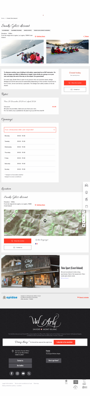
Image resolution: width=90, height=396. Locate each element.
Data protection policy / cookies (11, 385)
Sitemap (36, 383)
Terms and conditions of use (23, 383)
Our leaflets (20, 366)
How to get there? (54, 360)
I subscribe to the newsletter (64, 342)
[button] (22, 51)
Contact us (20, 361)
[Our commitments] (75, 382)
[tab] (28, 129)
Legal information (7, 383)
